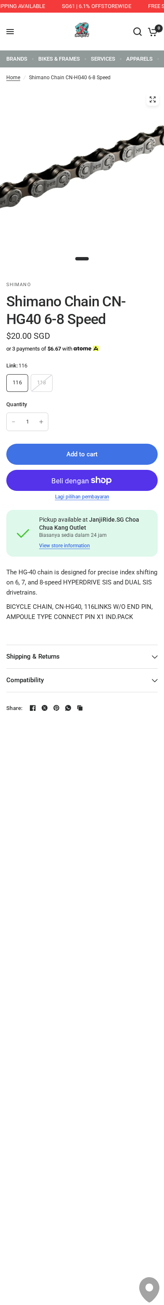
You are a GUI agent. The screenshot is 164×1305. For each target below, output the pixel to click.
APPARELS (139, 59)
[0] (151, 32)
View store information (64, 545)
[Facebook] (33, 708)
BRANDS (16, 59)
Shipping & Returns (33, 656)
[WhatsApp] (68, 708)
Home (13, 77)
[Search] (137, 32)
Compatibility (25, 680)
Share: (14, 708)
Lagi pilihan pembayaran (82, 496)
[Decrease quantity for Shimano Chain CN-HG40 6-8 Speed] (13, 422)
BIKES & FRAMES (59, 59)
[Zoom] (152, 99)
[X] (45, 708)
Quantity (16, 404)
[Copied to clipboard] (80, 708)
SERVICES (103, 59)
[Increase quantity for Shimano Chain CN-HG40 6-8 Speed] (41, 422)
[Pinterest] (56, 708)
